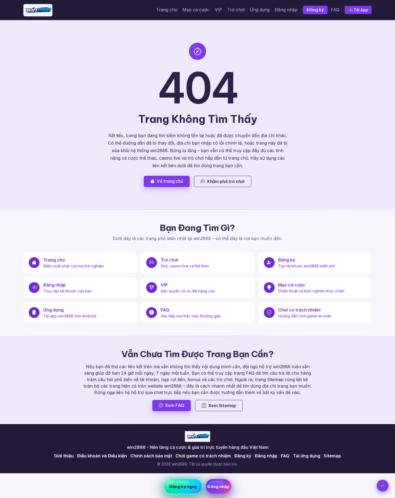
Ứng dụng (260, 9)
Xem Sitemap (222, 405)
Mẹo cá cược (195, 9)
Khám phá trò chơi (226, 181)
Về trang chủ (170, 181)
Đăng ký (315, 9)
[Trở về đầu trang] (383, 486)
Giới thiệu (64, 455)
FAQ (335, 9)
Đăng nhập (286, 9)
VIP (218, 9)
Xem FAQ (174, 405)
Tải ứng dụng (306, 455)
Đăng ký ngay (183, 486)
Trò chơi (236, 9)
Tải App (361, 10)
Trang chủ (166, 9)
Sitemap (332, 455)
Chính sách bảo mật (151, 455)
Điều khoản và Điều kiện (102, 455)
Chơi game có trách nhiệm (203, 455)
